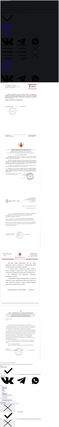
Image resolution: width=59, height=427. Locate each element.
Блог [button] (3, 34)
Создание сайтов (6, 24)
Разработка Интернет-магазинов (9, 63)
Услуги (3, 389)
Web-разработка (6, 72)
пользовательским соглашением (25, 374)
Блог (3, 390)
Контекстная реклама (7, 29)
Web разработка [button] (5, 23)
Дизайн (5, 68)
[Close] (7, 407)
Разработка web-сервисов (8, 26)
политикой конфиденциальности (35, 374)
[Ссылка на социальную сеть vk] (7, 44)
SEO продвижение (7, 28)
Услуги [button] (3, 30)
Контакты (3, 73)
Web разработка (4, 387)
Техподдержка (6, 32)
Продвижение (4, 388)
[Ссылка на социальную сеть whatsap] (35, 44)
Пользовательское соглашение (7, 399)
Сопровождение (6, 31)
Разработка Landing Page (8, 25)
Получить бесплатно (3, 367)
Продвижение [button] (4, 27)
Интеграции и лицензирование (9, 33)
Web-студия (4, 22)
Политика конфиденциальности (7, 400)
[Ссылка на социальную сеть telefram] (21, 44)
